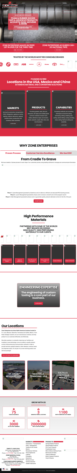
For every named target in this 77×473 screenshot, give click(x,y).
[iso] (70, 450)
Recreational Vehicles (31, 451)
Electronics (29, 458)
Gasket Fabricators (31, 463)
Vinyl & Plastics (50, 458)
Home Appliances (30, 452)
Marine (27, 449)
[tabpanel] (38, 180)
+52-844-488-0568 (15, 465)
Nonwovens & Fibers (51, 452)
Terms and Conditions (50, 470)
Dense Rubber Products (52, 445)
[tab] (13, 153)
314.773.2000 (9, 453)
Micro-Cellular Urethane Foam (53, 451)
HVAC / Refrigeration (31, 445)
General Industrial (30, 461)
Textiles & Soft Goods (31, 447)
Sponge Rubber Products (52, 443)
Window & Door (30, 460)
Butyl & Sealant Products (52, 456)
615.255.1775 (9, 459)
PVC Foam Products (51, 447)
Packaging (28, 456)
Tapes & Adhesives (51, 454)
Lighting (28, 454)
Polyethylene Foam (51, 449)
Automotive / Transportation (33, 443)
